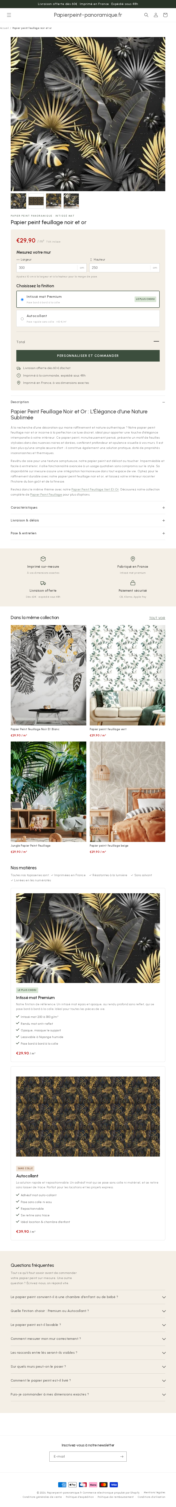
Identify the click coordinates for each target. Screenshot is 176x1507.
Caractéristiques (24, 507)
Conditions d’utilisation (151, 1497)
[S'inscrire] (121, 1457)
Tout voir (157, 618)
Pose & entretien (23, 533)
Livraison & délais (25, 520)
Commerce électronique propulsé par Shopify (111, 1492)
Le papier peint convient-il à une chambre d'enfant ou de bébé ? (64, 1297)
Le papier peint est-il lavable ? (36, 1325)
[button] (9, 15)
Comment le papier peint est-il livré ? (41, 1380)
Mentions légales (154, 1492)
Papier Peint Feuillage (46, 494)
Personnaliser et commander (88, 356)
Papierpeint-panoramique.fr (64, 1492)
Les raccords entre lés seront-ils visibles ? (44, 1353)
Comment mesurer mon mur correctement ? (46, 1339)
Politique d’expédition (80, 1497)
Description (20, 402)
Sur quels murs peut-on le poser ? (38, 1366)
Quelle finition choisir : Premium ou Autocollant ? (50, 1311)
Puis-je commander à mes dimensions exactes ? (50, 1394)
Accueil (4, 28)
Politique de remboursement (116, 1497)
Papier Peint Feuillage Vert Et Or (95, 489)
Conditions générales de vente (42, 1497)
